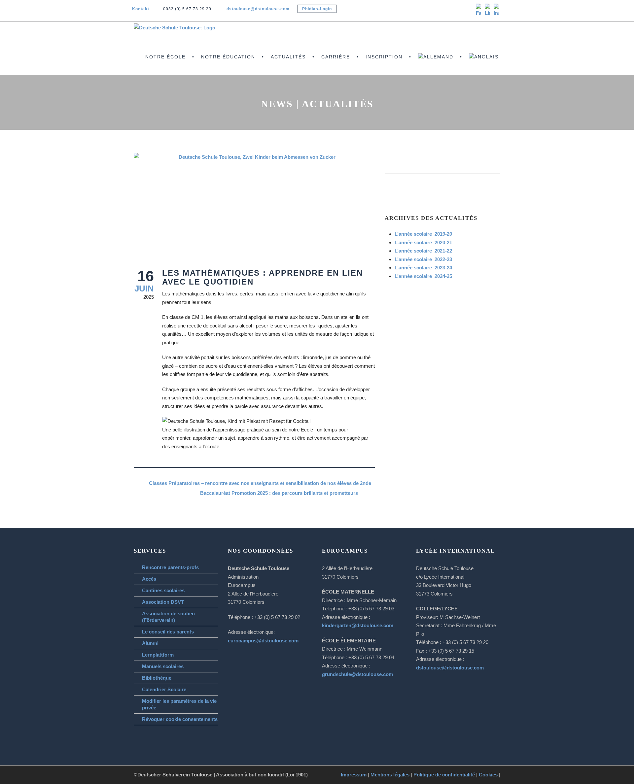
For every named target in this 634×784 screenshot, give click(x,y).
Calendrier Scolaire (164, 689)
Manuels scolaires (163, 666)
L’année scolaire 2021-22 (423, 251)
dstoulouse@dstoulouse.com (258, 9)
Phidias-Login (317, 9)
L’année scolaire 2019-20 (423, 234)
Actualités (288, 56)
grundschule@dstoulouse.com (357, 674)
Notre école (165, 56)
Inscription (384, 56)
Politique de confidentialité (444, 774)
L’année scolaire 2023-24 (423, 267)
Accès (149, 579)
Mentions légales (389, 774)
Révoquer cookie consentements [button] (180, 719)
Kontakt (140, 9)
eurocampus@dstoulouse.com (263, 640)
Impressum (354, 774)
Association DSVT (163, 602)
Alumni (150, 643)
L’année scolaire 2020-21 (423, 242)
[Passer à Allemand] (434, 64)
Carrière (335, 56)
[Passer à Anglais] (482, 64)
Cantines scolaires (163, 590)
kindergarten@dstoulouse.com (357, 625)
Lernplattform (158, 655)
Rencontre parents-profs (170, 567)
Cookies (488, 774)
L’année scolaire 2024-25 (423, 276)
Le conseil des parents (168, 631)
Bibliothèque (156, 678)
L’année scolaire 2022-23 (423, 259)
